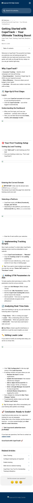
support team (6, 436)
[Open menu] (29, 3)
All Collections (5, 20)
